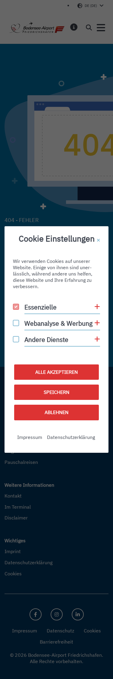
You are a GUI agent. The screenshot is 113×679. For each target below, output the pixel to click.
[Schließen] (98, 240)
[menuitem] (30, 437)
